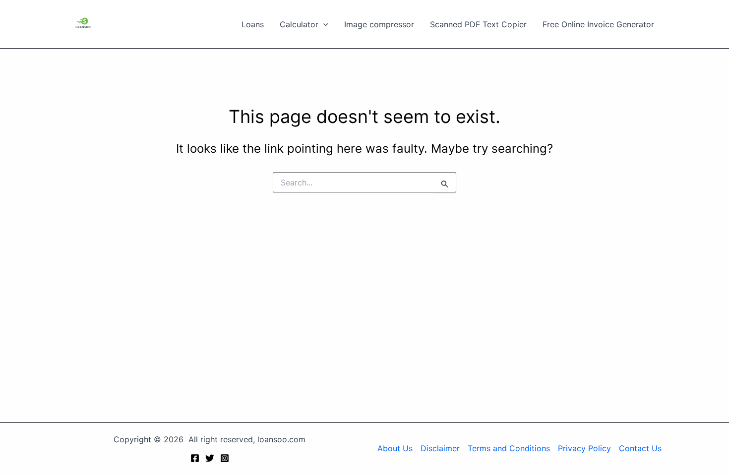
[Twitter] (209, 458)
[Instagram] (224, 458)
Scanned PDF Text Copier (478, 24)
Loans (253, 24)
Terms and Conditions (509, 448)
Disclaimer (440, 448)
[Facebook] (194, 458)
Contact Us (640, 448)
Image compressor (379, 24)
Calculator (299, 24)
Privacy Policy (584, 448)
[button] (323, 24)
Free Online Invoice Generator (598, 24)
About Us (395, 448)
